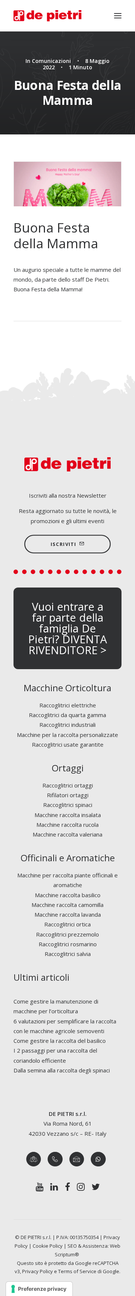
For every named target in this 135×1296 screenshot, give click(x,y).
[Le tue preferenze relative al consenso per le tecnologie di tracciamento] (39, 1289)
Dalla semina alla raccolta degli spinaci (62, 1070)
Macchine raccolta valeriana (67, 834)
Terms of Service (77, 1271)
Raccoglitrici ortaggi (67, 785)
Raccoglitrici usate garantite (68, 744)
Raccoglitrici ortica (67, 924)
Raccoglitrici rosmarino (68, 944)
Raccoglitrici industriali (67, 724)
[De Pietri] (47, 15)
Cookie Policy (48, 1245)
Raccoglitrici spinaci (67, 804)
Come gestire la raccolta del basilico (60, 1040)
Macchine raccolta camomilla (68, 904)
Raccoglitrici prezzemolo (67, 934)
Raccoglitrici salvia (68, 953)
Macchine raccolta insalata (67, 815)
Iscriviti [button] (63, 544)
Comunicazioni (51, 60)
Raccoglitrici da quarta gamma (67, 715)
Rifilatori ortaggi (67, 795)
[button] (117, 15)
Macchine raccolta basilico (67, 895)
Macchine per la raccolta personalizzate (67, 734)
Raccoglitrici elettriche (67, 705)
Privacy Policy (37, 1271)
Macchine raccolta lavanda (67, 914)
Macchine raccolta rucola (67, 824)
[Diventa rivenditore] (68, 628)
